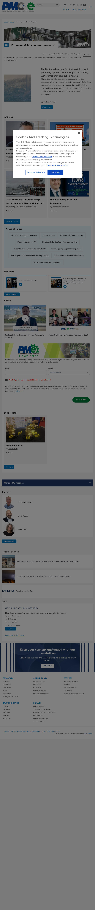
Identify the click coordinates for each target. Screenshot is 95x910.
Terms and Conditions (42, 156)
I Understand (55, 172)
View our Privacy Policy (57, 165)
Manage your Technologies (36, 172)
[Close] (79, 133)
